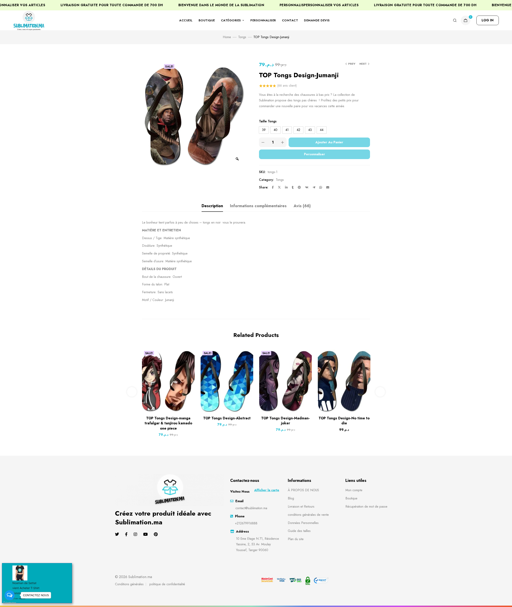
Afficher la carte (266, 490)
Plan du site (296, 539)
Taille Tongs (268, 121)
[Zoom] (237, 158)
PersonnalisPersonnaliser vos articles (300, 5)
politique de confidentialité (167, 584)
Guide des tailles (299, 531)
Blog (291, 498)
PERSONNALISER (263, 20)
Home (227, 37)
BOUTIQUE (207, 20)
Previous (132, 392)
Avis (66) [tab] (302, 206)
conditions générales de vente (308, 514)
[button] (487, 20)
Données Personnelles (303, 523)
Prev (351, 64)
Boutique (351, 498)
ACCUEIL (186, 20)
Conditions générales (129, 584)
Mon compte (353, 490)
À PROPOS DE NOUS (303, 490)
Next (363, 64)
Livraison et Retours (301, 506)
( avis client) (287, 85)
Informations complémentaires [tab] (258, 206)
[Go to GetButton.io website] (9, 603)
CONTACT (290, 20)
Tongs (242, 37)
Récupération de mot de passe (366, 506)
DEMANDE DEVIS (317, 20)
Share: (263, 187)
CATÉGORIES (231, 20)
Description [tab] (212, 206)
